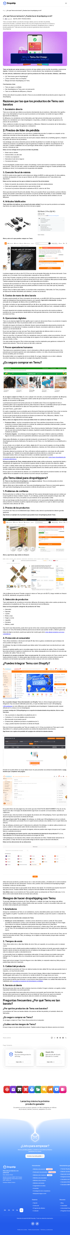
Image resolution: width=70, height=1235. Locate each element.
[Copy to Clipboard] (51, 1038)
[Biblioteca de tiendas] (19, 1089)
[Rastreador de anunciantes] (25, 1089)
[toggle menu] (66, 3)
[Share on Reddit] (60, 1038)
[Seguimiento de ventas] (7, 1089)
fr (13, 1210)
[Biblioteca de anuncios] (32, 1089)
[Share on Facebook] (57, 1038)
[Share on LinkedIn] (63, 1038)
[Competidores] (44, 1089)
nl (17, 1210)
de (9, 1210)
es (21, 1210)
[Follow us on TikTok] (37, 1223)
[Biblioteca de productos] (38, 1089)
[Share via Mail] (54, 1038)
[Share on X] (66, 1038)
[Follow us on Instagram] (33, 1223)
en (5, 1210)
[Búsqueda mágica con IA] (56, 1089)
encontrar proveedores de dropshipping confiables (28, 981)
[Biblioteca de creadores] (63, 1089)
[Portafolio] (13, 1089)
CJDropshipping (7, 706)
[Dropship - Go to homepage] (9, 3)
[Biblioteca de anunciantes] (50, 1089)
